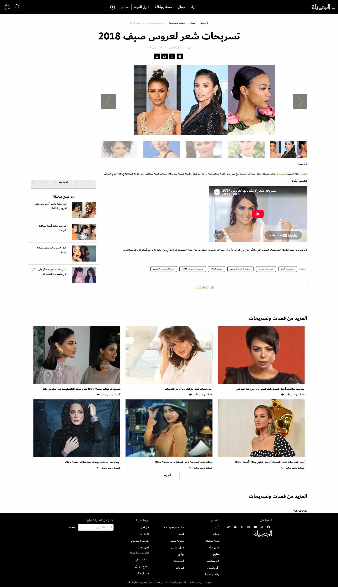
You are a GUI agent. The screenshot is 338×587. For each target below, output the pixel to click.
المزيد (167, 475)
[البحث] (16, 7)
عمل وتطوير (177, 547)
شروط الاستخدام (140, 540)
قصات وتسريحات (177, 23)
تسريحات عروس (266, 269)
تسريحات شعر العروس (240, 269)
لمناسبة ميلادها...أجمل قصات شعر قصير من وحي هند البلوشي (270, 389)
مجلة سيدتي (142, 559)
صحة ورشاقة (163, 7)
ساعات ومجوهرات (174, 527)
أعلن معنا (144, 547)
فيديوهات (178, 561)
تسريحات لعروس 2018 (192, 269)
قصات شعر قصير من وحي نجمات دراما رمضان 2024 (183, 462)
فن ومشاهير (212, 561)
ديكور (181, 554)
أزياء (193, 7)
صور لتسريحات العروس (163, 269)
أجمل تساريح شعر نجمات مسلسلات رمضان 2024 (92, 462)
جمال (181, 7)
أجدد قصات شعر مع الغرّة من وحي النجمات (188, 389)
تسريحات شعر (287, 269)
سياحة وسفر (177, 540)
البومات (180, 568)
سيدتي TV (143, 573)
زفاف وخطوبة (212, 574)
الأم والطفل (213, 568)
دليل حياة (214, 547)
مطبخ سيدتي (142, 566)
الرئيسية (204, 23)
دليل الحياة (141, 7)
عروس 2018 (216, 269)
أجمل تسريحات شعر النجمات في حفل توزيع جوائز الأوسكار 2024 (269, 462)
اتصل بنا (144, 534)
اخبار (181, 534)
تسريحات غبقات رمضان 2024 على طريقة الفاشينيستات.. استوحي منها (81, 389)
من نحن (144, 527)
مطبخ (125, 7)
